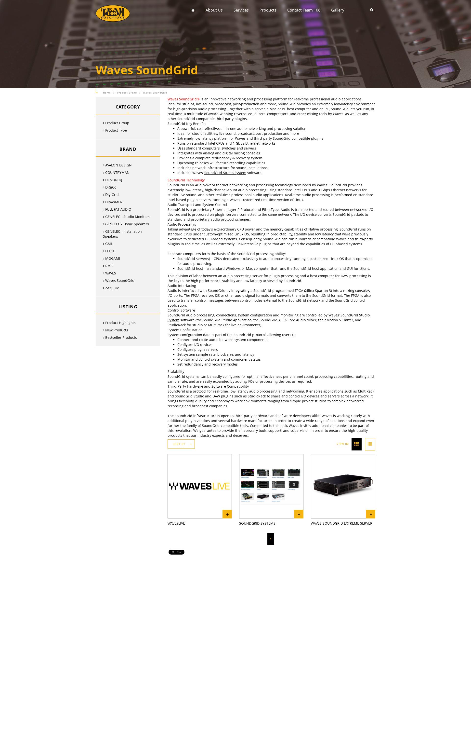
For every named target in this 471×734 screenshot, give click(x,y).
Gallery (337, 10)
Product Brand (127, 92)
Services (241, 10)
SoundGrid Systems (257, 523)
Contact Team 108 (303, 10)
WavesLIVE (176, 523)
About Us (214, 10)
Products (268, 10)
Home (107, 92)
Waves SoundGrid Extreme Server (341, 523)
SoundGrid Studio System (225, 172)
